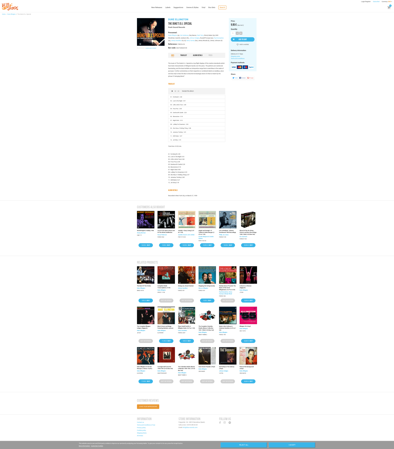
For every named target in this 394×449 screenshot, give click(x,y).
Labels (167, 7)
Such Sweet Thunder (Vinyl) (207, 366)
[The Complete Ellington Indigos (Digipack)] (145, 315)
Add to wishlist (244, 44)
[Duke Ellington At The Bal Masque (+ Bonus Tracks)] (145, 356)
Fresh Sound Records (176, 27)
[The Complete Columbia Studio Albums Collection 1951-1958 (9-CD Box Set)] (207, 315)
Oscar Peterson (162, 235)
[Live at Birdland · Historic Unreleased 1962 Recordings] (228, 219)
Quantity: (234, 29)
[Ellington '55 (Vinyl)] (248, 315)
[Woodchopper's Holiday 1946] (145, 219)
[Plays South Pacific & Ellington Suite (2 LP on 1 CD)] (186, 315)
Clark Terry (200, 35)
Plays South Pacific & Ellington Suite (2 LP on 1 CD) (186, 327)
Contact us (140, 422)
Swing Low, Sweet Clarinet (186, 286)
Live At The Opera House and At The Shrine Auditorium (166, 231)
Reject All (243, 445)
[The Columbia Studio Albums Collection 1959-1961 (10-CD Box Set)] (186, 356)
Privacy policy (141, 427)
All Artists (140, 435)
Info (172, 55)
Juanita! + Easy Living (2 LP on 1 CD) (186, 231)
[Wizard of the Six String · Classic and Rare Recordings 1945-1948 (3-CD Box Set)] (248, 219)
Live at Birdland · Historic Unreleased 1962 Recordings (227, 231)
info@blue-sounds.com (190, 427)
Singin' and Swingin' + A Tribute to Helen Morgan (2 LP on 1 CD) (206, 232)
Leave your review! (151, 48)
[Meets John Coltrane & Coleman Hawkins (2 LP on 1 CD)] (228, 315)
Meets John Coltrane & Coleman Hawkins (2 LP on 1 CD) (227, 328)
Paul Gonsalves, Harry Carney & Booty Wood (225, 293)
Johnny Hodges (194, 38)
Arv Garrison (243, 236)
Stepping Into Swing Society (207, 286)
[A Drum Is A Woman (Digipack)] (248, 275)
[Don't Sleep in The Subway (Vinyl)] (228, 356)
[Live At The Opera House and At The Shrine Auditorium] (166, 219)
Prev (175, 91)
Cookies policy (141, 430)
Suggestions (178, 7)
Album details (197, 55)
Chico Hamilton (182, 330)
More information (84, 446)
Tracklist (183, 55)
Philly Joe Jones (224, 235)
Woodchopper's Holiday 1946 (145, 230)
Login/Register (366, 1)
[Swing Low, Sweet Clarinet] (186, 275)
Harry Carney (190, 40)
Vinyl (203, 7)
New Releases (156, 7)
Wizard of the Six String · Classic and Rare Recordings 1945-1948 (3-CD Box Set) (248, 232)
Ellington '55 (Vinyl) (245, 326)
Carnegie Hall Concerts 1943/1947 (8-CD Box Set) (165, 367)
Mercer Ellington (203, 288)
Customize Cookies (97, 446)
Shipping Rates (142, 433)
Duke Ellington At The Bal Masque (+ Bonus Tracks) (144, 367)
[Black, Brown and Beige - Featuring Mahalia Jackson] (166, 315)
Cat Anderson (184, 35)
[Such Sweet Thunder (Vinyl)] (207, 356)
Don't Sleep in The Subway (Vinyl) (226, 367)
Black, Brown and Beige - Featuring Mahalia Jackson (165, 327)
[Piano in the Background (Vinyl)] (248, 356)
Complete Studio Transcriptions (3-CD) (163, 286)
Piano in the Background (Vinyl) (247, 367)
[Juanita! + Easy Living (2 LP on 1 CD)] (186, 219)
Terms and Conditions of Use (146, 425)
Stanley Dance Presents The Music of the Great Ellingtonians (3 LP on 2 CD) (227, 287)
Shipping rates (235, 56)
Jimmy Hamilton (176, 40)
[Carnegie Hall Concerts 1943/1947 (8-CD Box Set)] (166, 356)
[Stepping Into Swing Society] (207, 275)
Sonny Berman (141, 233)
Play (172, 91)
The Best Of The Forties (144, 286)
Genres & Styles (192, 7)
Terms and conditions (238, 58)
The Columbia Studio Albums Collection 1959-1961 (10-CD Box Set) (186, 368)
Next (178, 91)
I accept (292, 445)
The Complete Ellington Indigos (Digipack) (143, 327)
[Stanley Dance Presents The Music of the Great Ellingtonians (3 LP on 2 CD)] (228, 275)
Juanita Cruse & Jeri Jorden (186, 235)
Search (222, 7)
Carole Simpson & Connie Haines (206, 237)
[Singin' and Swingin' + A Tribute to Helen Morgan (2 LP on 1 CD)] (207, 219)
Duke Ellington (11, 14)
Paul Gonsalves (219, 38)
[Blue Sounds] (10, 6)
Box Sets (211, 7)
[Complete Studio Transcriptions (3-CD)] (166, 275)
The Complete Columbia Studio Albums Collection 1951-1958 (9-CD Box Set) (206, 328)
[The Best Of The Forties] (145, 275)
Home (4, 14)
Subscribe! (376, 1)
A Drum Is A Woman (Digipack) (245, 286)
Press (210, 55)
